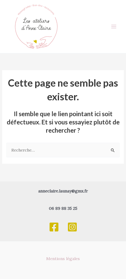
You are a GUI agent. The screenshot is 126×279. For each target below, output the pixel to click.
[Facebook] (54, 227)
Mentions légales (63, 258)
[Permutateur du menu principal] (114, 26)
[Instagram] (72, 227)
